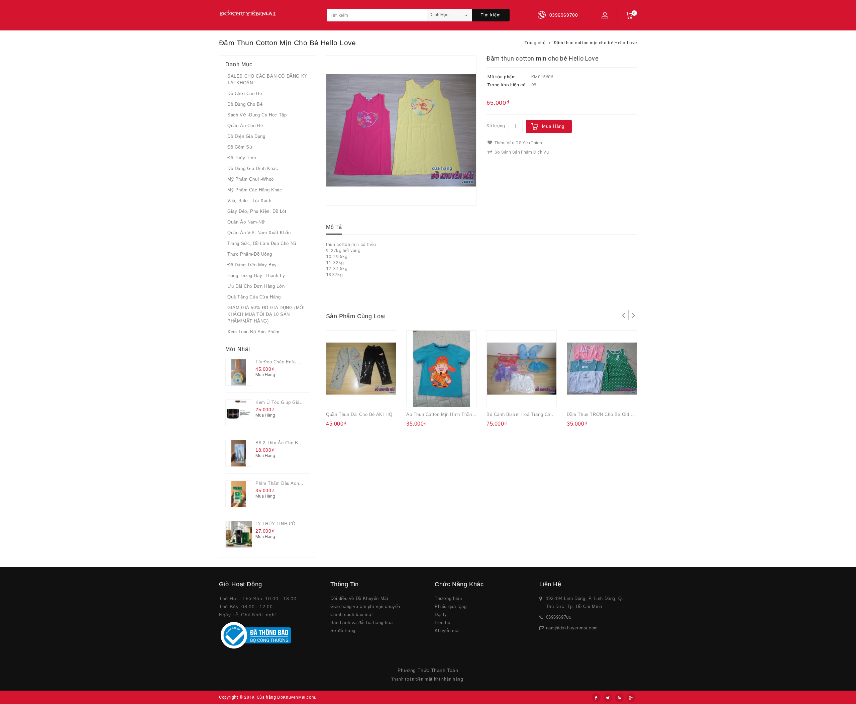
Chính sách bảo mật (351, 614)
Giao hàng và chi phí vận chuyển (365, 606)
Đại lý (441, 614)
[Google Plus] (631, 697)
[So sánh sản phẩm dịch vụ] (363, 397)
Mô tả (334, 227)
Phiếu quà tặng (450, 606)
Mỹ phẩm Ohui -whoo (250, 179)
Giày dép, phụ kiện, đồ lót (257, 211)
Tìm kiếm (491, 14)
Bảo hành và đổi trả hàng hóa (361, 622)
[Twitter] (608, 697)
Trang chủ (535, 42)
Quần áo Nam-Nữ (246, 222)
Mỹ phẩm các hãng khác (254, 189)
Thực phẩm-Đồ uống (249, 254)
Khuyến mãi (447, 630)
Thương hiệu (448, 598)
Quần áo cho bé (245, 125)
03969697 (556, 617)
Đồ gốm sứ (239, 147)
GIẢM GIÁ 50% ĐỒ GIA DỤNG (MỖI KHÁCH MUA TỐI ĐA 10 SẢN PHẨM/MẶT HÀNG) (266, 314)
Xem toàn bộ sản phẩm (253, 331)
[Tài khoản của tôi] (605, 15)
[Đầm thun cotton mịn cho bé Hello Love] (401, 130)
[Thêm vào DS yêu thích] (350, 397)
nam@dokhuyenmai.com (572, 627)
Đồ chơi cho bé (244, 93)
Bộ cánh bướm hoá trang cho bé (523, 414)
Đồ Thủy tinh (241, 157)
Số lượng (496, 125)
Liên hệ (442, 622)
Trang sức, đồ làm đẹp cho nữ (262, 243)
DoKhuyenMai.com (296, 697)
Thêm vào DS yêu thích (517, 142)
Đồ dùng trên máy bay (252, 264)
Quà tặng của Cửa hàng (254, 296)
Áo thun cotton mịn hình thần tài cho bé (451, 414)
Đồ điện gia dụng (246, 136)
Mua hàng (553, 126)
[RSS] (619, 697)
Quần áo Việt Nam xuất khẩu (259, 232)
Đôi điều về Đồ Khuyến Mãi (359, 598)
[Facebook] (596, 697)
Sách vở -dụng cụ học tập (257, 114)
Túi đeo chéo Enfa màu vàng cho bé (295, 361)
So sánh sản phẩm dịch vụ (521, 152)
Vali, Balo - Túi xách (249, 200)
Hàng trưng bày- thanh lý (256, 275)
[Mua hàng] (337, 397)
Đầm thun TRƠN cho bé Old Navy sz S (610, 414)
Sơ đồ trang (343, 630)
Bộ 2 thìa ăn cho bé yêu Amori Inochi (297, 442)
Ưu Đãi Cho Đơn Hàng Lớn (256, 286)
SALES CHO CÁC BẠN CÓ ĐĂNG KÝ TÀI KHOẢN (267, 79)
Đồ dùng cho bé (244, 104)
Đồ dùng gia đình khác (252, 168)
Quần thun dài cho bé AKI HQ (359, 414)
